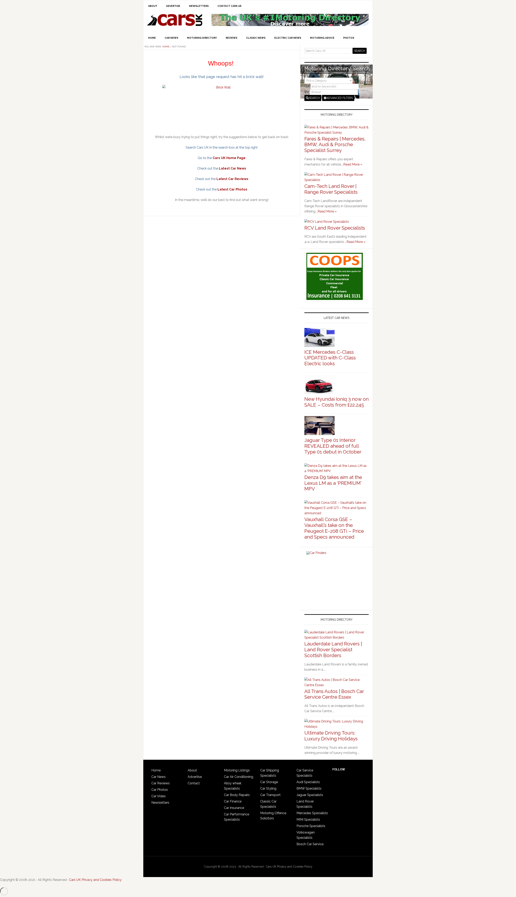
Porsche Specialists (310, 826)
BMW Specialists (308, 788)
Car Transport (270, 795)
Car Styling (268, 788)
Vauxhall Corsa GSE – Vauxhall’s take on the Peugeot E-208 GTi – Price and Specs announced (334, 528)
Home (156, 770)
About (192, 770)
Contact (194, 783)
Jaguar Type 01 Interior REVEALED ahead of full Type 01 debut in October (332, 446)
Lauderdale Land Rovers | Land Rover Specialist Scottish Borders (333, 649)
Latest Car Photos (232, 189)
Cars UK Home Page (229, 158)
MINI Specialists (308, 819)
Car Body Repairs (237, 795)
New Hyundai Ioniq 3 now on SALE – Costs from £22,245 (336, 402)
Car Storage (269, 782)
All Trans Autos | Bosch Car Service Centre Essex (334, 694)
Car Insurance (234, 808)
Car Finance (232, 801)
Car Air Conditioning (238, 777)
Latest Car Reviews (232, 179)
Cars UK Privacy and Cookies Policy (289, 866)
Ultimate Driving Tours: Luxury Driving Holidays (331, 736)
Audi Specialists (308, 782)
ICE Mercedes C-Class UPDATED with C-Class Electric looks (330, 358)
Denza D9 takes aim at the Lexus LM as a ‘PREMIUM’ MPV (333, 483)
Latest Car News (232, 168)
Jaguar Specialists (309, 795)
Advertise (195, 777)
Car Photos (159, 790)
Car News (158, 777)
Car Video (158, 796)
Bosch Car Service (310, 844)
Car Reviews (160, 783)
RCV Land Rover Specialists (334, 228)
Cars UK (174, 20)
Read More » (352, 164)
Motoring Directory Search (336, 67)
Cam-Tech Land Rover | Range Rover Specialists (331, 189)
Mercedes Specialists (312, 813)
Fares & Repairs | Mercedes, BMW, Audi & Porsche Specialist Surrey (335, 144)
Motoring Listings (237, 770)
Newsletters (160, 802)
